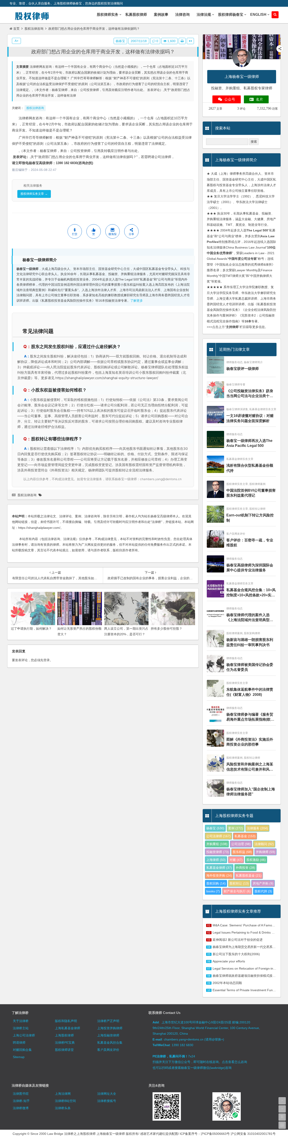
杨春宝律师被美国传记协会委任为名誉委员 (249, 667)
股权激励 (256, 860)
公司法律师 (218, 836)
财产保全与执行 (237, 891)
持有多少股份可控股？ (166, 628)
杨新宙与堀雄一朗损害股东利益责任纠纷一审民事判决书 (249, 642)
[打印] (182, 41)
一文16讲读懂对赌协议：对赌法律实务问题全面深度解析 (250, 418)
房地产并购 (263, 883)
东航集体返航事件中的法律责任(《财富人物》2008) (249, 692)
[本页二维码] (282, 1125)
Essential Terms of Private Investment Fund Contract (250, 990)
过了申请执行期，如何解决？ (31, 628)
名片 (259, 99)
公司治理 (241, 844)
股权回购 (216, 883)
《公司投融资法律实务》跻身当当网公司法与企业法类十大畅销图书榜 (249, 394)
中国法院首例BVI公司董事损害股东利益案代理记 (251, 493)
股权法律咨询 (34, 28)
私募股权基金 (248, 875)
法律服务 (257, 828)
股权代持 (263, 891)
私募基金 (245, 836)
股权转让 (239, 883)
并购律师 (265, 852)
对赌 (236, 860)
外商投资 (245, 867)
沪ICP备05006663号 (215, 1133)
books (213, 891)
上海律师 (216, 860)
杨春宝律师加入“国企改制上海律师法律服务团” (250, 791)
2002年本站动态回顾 (227, 983)
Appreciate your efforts (229, 961)
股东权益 (242, 852)
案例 (235, 828)
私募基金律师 (219, 867)
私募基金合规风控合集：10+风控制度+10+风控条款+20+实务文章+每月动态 (251, 593)
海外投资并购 (219, 875)
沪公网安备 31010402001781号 (253, 1133)
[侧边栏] (190, 41)
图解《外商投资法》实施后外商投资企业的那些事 (249, 741)
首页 (16, 28)
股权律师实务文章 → (34, 193)
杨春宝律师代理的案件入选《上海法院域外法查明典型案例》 (249, 618)
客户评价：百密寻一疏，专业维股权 (249, 542)
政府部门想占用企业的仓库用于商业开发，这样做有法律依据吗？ (103, 51)
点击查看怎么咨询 (234, 1062)
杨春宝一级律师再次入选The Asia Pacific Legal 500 (249, 443)
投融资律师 (217, 852)
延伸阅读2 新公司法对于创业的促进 (238, 939)
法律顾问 (264, 844)
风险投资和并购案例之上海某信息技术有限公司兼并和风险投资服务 (249, 767)
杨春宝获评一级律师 (242, 369)
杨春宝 (120, 41)
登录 (46, 660)
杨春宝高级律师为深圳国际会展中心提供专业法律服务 (249, 567)
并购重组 (216, 844)
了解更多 (136, 300)
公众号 (229, 99)
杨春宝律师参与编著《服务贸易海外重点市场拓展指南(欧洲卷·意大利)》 (250, 717)
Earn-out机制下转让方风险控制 (250, 517)
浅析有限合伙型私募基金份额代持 (249, 468)
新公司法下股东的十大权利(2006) (236, 954)
